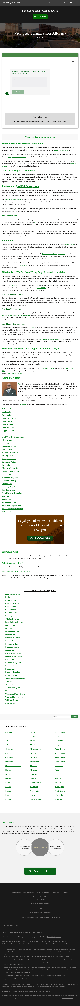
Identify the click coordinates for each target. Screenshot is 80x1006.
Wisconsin (59, 795)
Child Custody (8, 421)
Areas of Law (63, 3)
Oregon (57, 745)
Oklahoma (59, 740)
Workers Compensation (11, 505)
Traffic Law (6, 499)
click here (35, 991)
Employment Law (9, 446)
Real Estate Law (8, 490)
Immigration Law (9, 458)
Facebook (42, 899)
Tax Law (8, 681)
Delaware (9, 761)
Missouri (33, 766)
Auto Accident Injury (10, 408)
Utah (57, 774)
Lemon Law (7, 465)
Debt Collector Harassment (13, 436)
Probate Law (7, 483)
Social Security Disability (12, 493)
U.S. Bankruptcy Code (67, 998)
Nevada (33, 778)
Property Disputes (9, 486)
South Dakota (60, 761)
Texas (57, 770)
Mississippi (34, 761)
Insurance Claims (9, 461)
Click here (51, 986)
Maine (32, 740)
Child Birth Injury (9, 418)
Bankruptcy (7, 412)
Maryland (33, 745)
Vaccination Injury (9, 502)
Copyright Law (11, 616)
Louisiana (33, 736)
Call (40, 538)
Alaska (7, 736)
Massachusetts (36, 749)
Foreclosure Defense (10, 452)
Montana (33, 770)
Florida (8, 770)
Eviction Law (7, 449)
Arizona (8, 740)
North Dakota (60, 732)
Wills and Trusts (11, 700)
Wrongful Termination (14, 697)
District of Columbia (13, 766)
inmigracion (10, 703)
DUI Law (5, 443)
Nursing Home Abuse (10, 471)
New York (33, 795)
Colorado (8, 753)
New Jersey (34, 787)
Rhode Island (60, 753)
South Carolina (60, 757)
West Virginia (60, 791)
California (9, 749)
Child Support (8, 424)
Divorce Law (7, 440)
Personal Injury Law (10, 477)
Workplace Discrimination (12, 508)
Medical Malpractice (10, 468)
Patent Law (9, 659)
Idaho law (22, 405)
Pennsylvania (60, 749)
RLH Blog (73, 3)
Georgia (8, 774)
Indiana (8, 791)
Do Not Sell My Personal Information (40, 903)
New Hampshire (36, 782)
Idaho (7, 782)
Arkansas (8, 745)
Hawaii (8, 778)
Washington (59, 787)
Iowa (7, 795)
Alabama (8, 732)
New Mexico (35, 791)
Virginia (58, 782)
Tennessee (59, 766)
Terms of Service (32, 917)
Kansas (8, 799)
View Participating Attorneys (54, 937)
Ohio (57, 736)
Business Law (7, 415)
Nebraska (33, 774)
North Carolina (36, 799)
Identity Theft (7, 455)
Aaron (20, 384)
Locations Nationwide (48, 3)
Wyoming (58, 799)
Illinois (8, 787)
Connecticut (10, 757)
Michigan (33, 753)
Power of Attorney (9, 480)
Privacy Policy (43, 897)
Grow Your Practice (45, 912)
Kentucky (33, 732)
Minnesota (34, 757)
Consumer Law (8, 427)
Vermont (58, 778)
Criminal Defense (9, 433)
